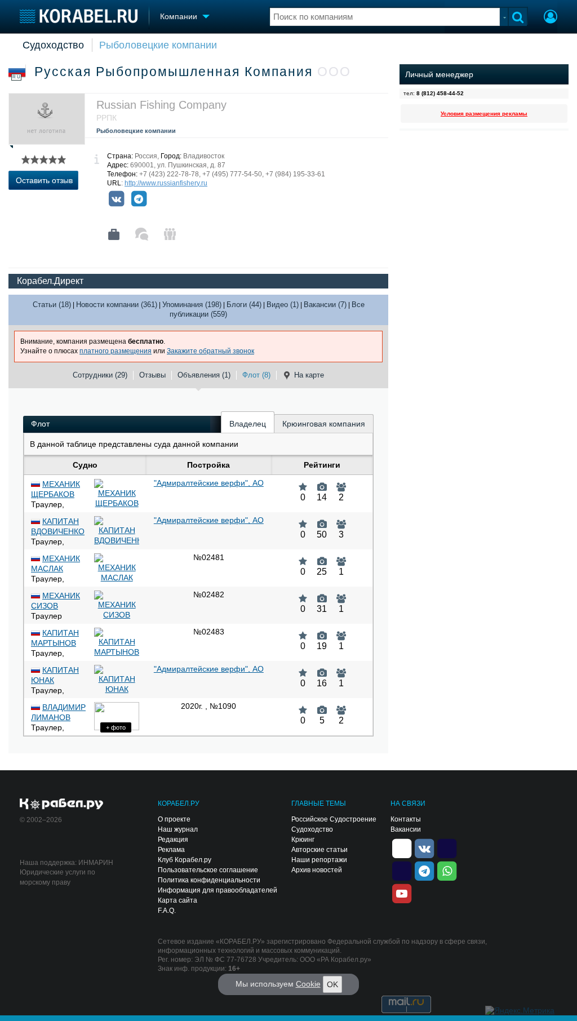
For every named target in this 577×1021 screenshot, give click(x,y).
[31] (322, 594)
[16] (322, 668)
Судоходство (53, 45)
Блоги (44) (244, 304)
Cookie (308, 983)
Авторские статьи (319, 850)
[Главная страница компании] (114, 234)
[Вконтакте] (116, 199)
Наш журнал (178, 829)
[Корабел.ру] (62, 804)
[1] (341, 557)
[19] (322, 631)
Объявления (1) (203, 375)
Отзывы (152, 375)
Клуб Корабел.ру (184, 860)
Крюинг (302, 840)
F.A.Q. (167, 911)
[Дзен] (401, 848)
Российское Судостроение (333, 819)
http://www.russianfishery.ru (166, 183)
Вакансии (405, 829)
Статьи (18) (52, 304)
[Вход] (550, 18)
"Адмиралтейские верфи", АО (209, 482)
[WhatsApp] (447, 870)
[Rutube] (447, 848)
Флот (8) (256, 375)
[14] (322, 482)
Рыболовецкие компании (158, 45)
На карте (309, 375)
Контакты (405, 819)
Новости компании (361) (116, 304)
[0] (303, 482)
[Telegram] (139, 199)
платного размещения (115, 351)
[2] (341, 482)
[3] (341, 520)
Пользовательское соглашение (208, 870)
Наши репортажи (319, 860)
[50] (322, 520)
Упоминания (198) (191, 304)
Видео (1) (283, 304)
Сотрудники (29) (100, 375)
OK (332, 984)
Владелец (247, 423)
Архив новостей (316, 870)
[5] (322, 706)
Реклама (171, 850)
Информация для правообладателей (217, 890)
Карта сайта (177, 900)
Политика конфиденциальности (209, 880)
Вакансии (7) (325, 304)
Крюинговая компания (323, 423)
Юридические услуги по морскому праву (57, 877)
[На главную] (78, 16)
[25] (322, 557)
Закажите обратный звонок (210, 351)
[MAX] (401, 870)
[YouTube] (401, 893)
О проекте (174, 819)
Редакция (173, 840)
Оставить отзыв (44, 180)
